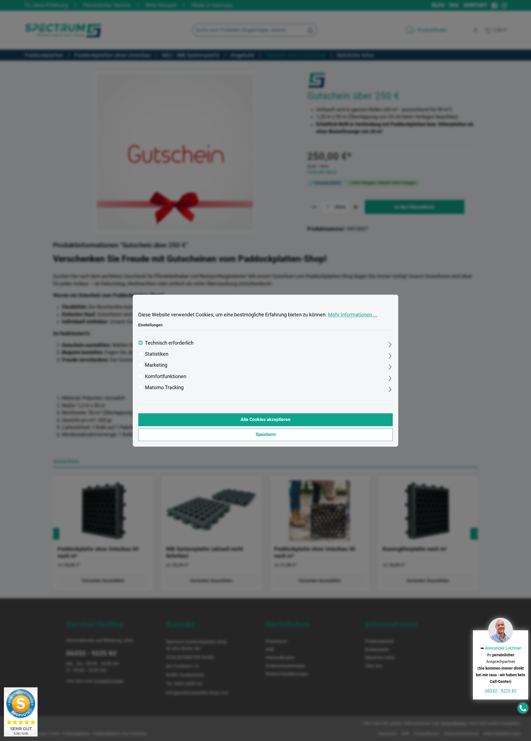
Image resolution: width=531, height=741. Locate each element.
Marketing (156, 365)
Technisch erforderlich (169, 343)
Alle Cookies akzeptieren (265, 419)
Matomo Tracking (164, 388)
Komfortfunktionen (165, 376)
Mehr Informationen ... (352, 314)
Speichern (266, 434)
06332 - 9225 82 (501, 691)
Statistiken (156, 354)
